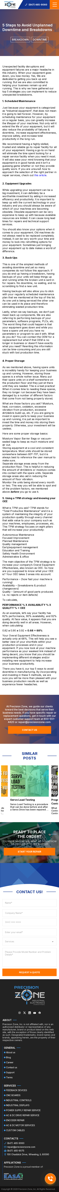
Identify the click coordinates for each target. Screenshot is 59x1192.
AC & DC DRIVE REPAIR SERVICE (22, 1115)
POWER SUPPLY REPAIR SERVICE (23, 1110)
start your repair (29, 851)
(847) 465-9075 (15, 1150)
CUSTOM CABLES (15, 1130)
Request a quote (29, 972)
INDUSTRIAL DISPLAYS (17, 1105)
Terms (9, 1077)
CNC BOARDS (13, 1095)
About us (10, 1052)
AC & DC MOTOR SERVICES (20, 1125)
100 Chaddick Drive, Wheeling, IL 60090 (28, 1154)
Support (10, 1072)
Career (9, 1062)
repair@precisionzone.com (21, 1147)
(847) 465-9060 (38, 4)
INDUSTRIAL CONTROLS (18, 1100)
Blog (8, 1057)
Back (7, 11)
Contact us (29, 730)
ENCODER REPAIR (15, 1120)
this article (40, 175)
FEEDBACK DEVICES (16, 1090)
